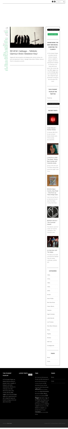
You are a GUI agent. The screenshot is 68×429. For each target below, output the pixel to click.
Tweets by (49, 98)
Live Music (53, 15)
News (35, 15)
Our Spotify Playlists (52, 34)
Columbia (36, 395)
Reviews (29, 15)
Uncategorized (50, 345)
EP (44, 398)
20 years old (37, 379)
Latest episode (50, 318)
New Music (42, 405)
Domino (43, 395)
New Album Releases (6, 39)
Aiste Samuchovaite (44, 387)
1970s (48, 279)
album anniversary (44, 389)
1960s (48, 275)
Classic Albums (44, 15)
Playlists (22, 15)
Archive (49, 294)
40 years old (41, 383)
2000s (48, 290)
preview (37, 409)
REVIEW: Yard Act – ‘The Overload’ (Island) (52, 222)
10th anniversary (45, 377)
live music (37, 404)
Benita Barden (37, 393)
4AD (36, 377)
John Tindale (40, 402)
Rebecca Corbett (42, 409)
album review (37, 391)
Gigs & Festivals (51, 314)
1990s (48, 286)
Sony (41, 412)
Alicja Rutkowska (44, 391)
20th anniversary (44, 379)
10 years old (39, 377)
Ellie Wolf (42, 398)
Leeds (46, 402)
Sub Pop (44, 412)
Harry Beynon (43, 400)
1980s (48, 283)
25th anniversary (42, 381)
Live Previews (50, 322)
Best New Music (51, 302)
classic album (43, 393)
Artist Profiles (50, 298)
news (45, 405)
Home (8, 15)
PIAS (40, 407)
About (59, 15)
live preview (42, 404)
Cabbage (6, 47)
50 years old (42, 385)
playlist (42, 408)
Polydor (45, 407)
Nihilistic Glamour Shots (6, 58)
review (6, 61)
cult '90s (40, 395)
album (6, 44)
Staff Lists (49, 341)
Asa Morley (5, 45)
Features (14, 15)
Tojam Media (9, 423)
